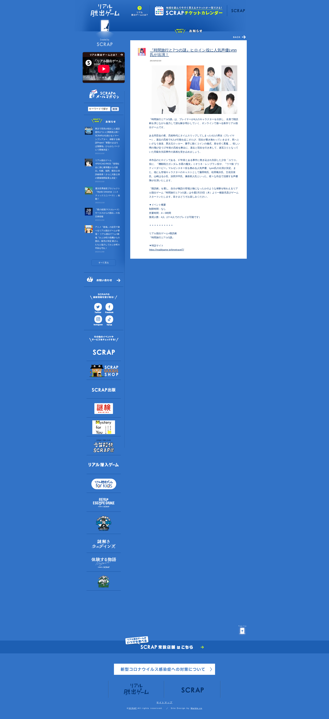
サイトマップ (164, 702)
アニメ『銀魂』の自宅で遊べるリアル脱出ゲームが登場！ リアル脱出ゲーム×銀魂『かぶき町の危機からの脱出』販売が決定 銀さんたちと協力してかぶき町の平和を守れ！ (107, 237)
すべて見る (104, 262)
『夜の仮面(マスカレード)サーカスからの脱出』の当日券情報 (107, 213)
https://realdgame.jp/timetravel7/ (166, 249)
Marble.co (196, 708)
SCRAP (133, 708)
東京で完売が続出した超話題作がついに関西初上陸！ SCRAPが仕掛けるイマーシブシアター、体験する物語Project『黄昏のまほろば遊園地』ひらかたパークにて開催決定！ (107, 139)
